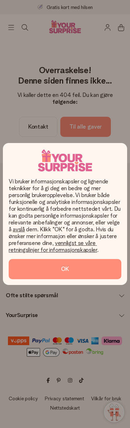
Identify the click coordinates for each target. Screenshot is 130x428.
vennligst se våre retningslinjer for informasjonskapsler (53, 246)
